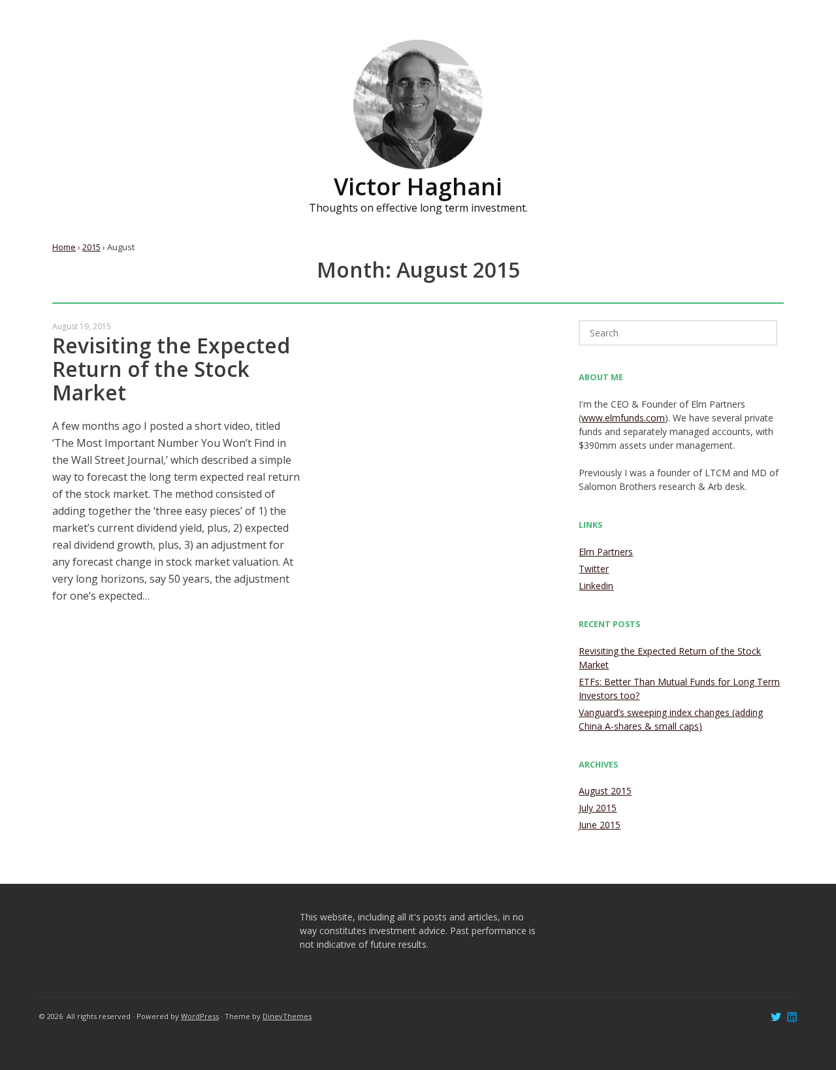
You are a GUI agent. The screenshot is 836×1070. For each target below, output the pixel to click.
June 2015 (599, 825)
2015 (91, 247)
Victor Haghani (418, 186)
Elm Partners (606, 551)
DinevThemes (287, 1016)
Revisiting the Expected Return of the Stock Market (171, 368)
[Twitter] (776, 1018)
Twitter (594, 568)
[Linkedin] (792, 1018)
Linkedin (596, 585)
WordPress (200, 1016)
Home (64, 247)
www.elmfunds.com (623, 418)
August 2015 (605, 791)
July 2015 (598, 808)
